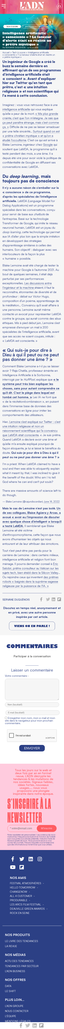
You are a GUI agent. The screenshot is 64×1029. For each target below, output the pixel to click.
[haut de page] (58, 1025)
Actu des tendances (19, 961)
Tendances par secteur (22, 966)
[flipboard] (41, 1027)
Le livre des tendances (21, 941)
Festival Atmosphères (25, 883)
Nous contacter (16, 1011)
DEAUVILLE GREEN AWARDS (27, 908)
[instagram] (40, 860)
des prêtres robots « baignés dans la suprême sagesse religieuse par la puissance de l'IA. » (30, 581)
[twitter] (27, 1027)
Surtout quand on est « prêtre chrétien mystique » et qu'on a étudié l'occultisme (31, 135)
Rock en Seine (20, 913)
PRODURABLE (18, 900)
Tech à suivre (12, 26)
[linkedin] (34, 1027)
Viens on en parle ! (32, 626)
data (8, 986)
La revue (11, 946)
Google (48, 144)
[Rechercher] (59, 6)
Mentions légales (18, 1021)
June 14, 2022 (52, 501)
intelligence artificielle (16, 109)
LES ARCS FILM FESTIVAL (25, 904)
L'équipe (10, 1016)
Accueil (6, 52)
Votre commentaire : (16, 675)
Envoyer (32, 748)
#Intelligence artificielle (36, 26)
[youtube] (13, 868)
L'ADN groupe (14, 1006)
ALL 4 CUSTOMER (21, 896)
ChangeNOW (18, 891)
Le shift (10, 991)
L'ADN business (15, 971)
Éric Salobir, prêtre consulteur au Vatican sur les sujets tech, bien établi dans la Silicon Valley (30, 568)
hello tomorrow (22, 887)
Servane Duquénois (15, 47)
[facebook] (21, 1027)
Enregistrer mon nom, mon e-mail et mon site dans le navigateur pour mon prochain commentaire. (30, 720)
